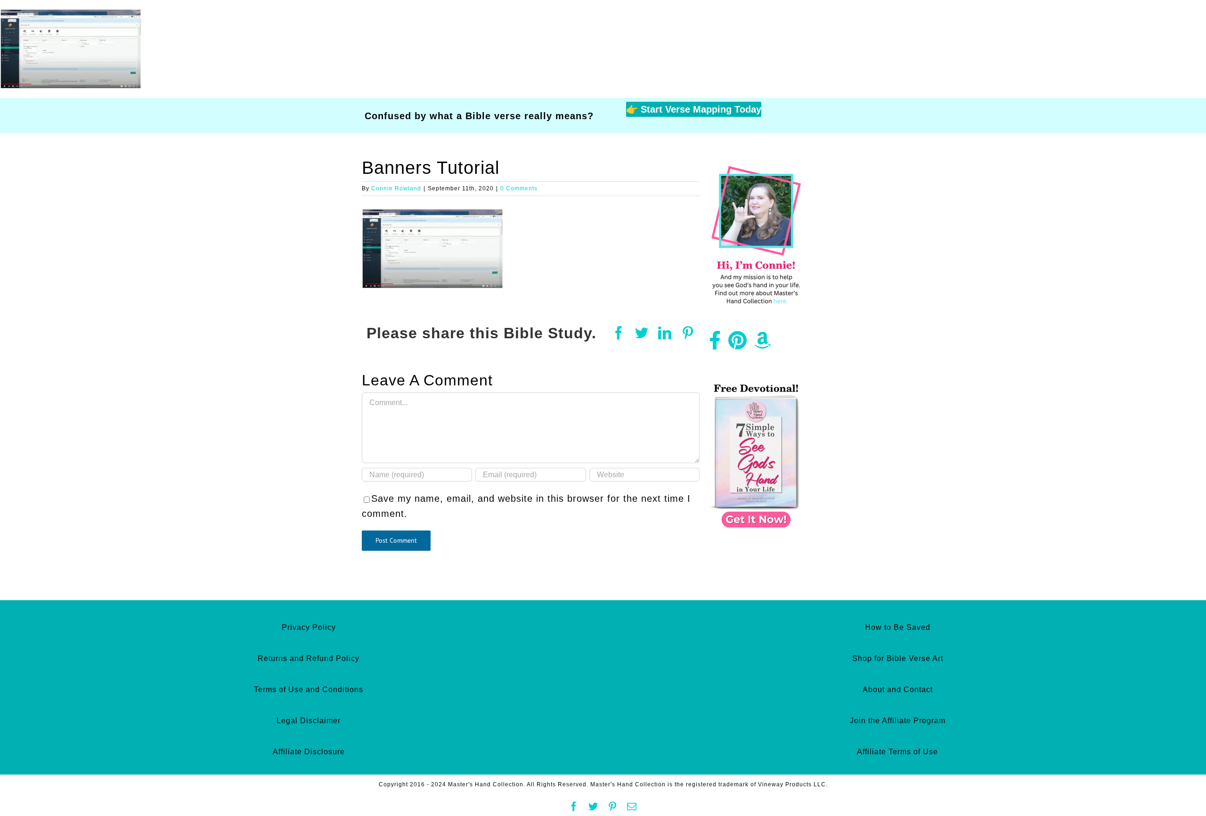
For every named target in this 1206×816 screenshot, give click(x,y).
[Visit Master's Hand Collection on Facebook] (715, 344)
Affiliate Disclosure (309, 752)
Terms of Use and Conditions (308, 689)
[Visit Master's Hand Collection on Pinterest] (737, 344)
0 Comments (519, 188)
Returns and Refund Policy (308, 658)
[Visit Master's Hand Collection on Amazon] (762, 344)
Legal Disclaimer (309, 721)
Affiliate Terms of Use (897, 752)
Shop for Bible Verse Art (897, 658)
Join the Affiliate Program (897, 721)
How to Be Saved (897, 627)
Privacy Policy (309, 627)
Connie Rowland (396, 188)
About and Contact (898, 689)
